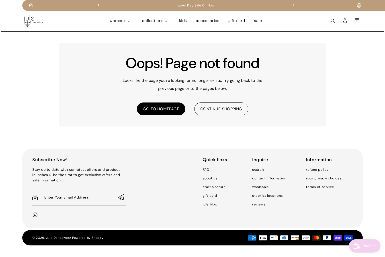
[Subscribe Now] (121, 197)
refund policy (317, 169)
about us (210, 178)
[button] (357, 20)
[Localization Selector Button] (359, 5)
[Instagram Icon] (31, 5)
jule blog (210, 204)
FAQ (206, 169)
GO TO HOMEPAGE (161, 109)
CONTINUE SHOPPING (221, 109)
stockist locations (267, 195)
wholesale (260, 187)
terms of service (320, 187)
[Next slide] (293, 5)
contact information (269, 178)
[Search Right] (333, 21)
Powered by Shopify (88, 238)
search (258, 169)
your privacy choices (324, 178)
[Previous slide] (98, 5)
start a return (214, 187)
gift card (210, 195)
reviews (258, 204)
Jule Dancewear (58, 238)
